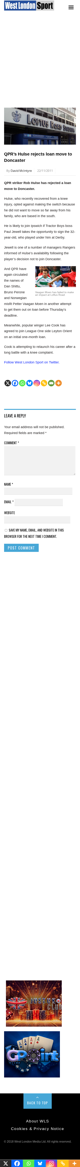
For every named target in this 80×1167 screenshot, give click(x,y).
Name (8, 484)
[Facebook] (15, 383)
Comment (11, 442)
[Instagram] (36, 383)
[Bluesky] (29, 383)
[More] (58, 383)
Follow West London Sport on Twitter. (32, 362)
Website (9, 512)
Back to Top (37, 1102)
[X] (7, 383)
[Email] (51, 383)
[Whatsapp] (22, 383)
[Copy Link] (44, 383)
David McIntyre (21, 171)
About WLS (37, 1121)
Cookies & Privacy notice (37, 1128)
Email (9, 501)
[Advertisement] (40, 64)
